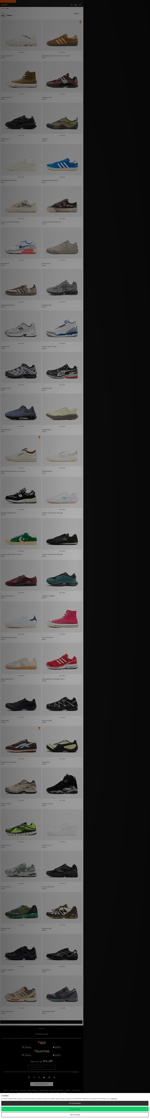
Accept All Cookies (75, 1109)
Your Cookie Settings (75, 1103)
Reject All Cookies (75, 1114)
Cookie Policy (114, 1098)
